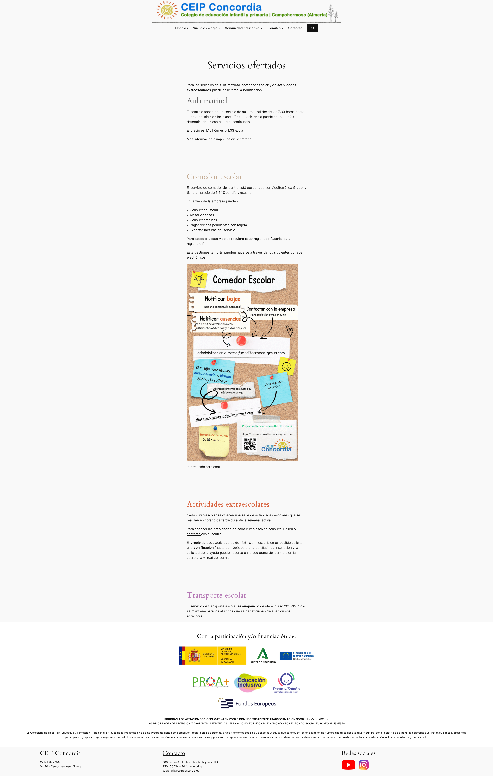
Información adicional (203, 467)
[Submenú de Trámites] (282, 28)
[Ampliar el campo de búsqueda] (312, 28)
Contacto (174, 753)
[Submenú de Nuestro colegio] (219, 28)
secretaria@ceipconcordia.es (181, 770)
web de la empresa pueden (216, 201)
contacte (194, 534)
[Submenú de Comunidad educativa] (261, 28)
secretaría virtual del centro (208, 558)
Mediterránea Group (287, 187)
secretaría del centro (268, 553)
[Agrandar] (293, 268)
